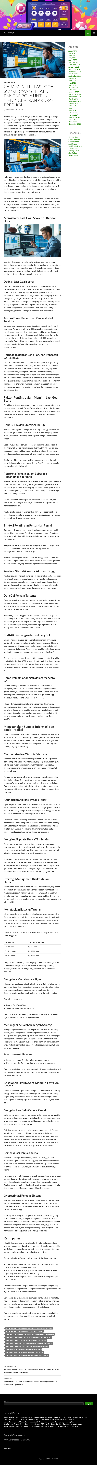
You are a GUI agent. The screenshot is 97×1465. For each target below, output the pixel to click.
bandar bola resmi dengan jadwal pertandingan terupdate (28, 1337)
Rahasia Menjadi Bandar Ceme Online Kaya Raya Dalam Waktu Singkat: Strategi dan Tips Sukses (41, 1426)
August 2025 (73, 78)
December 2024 (74, 94)
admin (20, 110)
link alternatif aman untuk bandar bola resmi (24, 1349)
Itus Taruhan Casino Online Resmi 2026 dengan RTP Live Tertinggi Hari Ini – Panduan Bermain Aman (43, 1424)
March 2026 (73, 62)
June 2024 (72, 108)
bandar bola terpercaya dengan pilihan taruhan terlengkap (29, 1343)
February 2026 (74, 64)
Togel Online (73, 155)
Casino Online (74, 139)
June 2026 (72, 55)
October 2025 (73, 74)
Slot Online (72, 153)
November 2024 (74, 96)
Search (6, 1401)
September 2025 (74, 76)
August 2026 (73, 51)
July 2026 (72, 53)
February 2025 (74, 90)
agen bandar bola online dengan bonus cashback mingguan (29, 1328)
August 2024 (73, 103)
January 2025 (73, 92)
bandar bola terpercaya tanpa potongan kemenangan (27, 1346)
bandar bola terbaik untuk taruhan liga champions (26, 1340)
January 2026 (73, 67)
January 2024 (73, 119)
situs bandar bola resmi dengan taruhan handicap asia (27, 1355)
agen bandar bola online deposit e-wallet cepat (24, 1331)
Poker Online (73, 148)
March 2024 (73, 115)
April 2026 (72, 60)
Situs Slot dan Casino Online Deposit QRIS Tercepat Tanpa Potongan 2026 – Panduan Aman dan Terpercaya (45, 1417)
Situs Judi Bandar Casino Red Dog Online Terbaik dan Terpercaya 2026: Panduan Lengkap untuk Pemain (31, 1369)
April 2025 (72, 85)
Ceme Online (73, 141)
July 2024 (72, 106)
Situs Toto (7, 1448)
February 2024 (74, 117)
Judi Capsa (72, 144)
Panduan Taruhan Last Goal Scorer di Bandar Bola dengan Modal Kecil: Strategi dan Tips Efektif (31, 1382)
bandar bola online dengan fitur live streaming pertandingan (30, 1334)
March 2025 (73, 87)
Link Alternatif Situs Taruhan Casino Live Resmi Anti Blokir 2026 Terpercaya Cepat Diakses (39, 1419)
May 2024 (72, 110)
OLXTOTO (9, 33)
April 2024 (72, 113)
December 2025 (74, 69)
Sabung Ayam (73, 151)
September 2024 (74, 101)
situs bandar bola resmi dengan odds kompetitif (24, 1352)
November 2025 (74, 71)
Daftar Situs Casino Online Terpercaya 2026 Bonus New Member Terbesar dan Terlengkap (39, 1422)
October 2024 (73, 99)
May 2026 (72, 58)
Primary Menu (94, 33)
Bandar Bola (9, 82)
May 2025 (72, 83)
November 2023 (74, 124)
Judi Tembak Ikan (75, 146)
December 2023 (74, 122)
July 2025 (72, 80)
